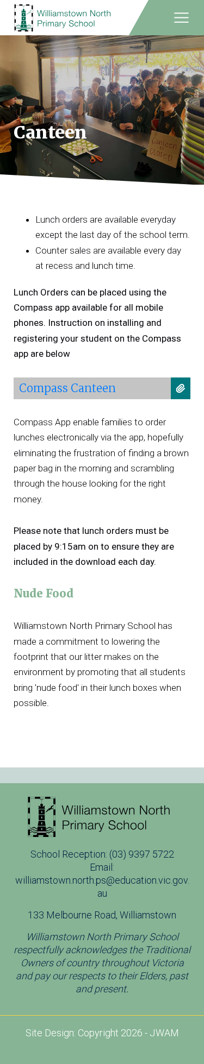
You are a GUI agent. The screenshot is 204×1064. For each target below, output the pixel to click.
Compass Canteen (67, 388)
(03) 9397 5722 (141, 854)
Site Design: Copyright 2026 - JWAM (102, 1032)
